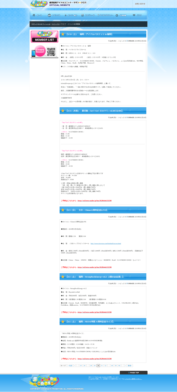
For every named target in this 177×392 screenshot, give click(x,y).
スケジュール (88, 15)
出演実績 (122, 15)
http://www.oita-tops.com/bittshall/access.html (106, 243)
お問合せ (140, 4)
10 (81, 366)
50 (116, 366)
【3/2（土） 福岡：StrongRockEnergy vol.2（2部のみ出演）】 (95, 277)
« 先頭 (70, 366)
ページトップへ (134, 372)
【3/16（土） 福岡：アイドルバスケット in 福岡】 (89, 34)
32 (105, 366)
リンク (139, 15)
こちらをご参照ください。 (133, 379)
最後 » (130, 366)
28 (91, 366)
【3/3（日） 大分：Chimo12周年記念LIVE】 (87, 210)
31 (102, 366)
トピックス (54, 15)
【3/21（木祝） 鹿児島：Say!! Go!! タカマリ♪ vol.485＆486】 (94, 111)
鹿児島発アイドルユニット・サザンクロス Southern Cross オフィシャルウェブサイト (65, 4)
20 (84, 366)
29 (94, 366)
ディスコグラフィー (105, 15)
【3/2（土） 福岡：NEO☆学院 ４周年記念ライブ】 (90, 321)
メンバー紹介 (71, 15)
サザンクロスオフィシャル (40, 24)
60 (119, 366)
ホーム (38, 15)
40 (112, 366)
